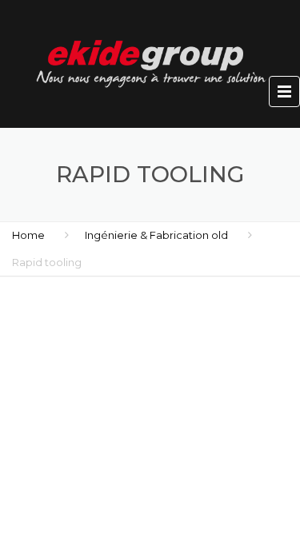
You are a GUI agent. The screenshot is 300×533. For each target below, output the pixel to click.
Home (28, 235)
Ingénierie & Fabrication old (156, 235)
